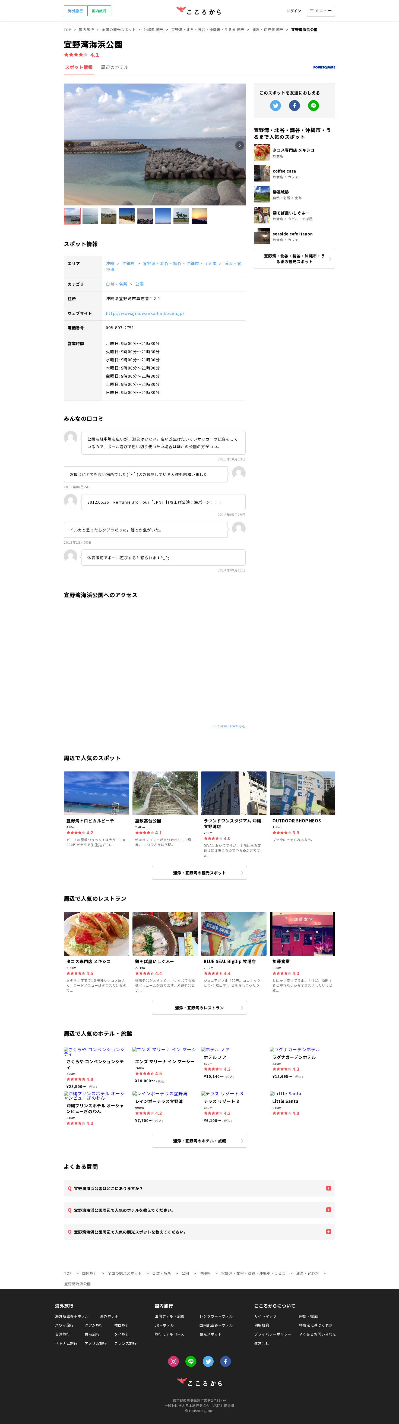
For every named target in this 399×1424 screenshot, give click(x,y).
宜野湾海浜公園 (77, 1283)
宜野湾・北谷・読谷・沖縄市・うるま (180, 263)
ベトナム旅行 (66, 1343)
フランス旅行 (125, 1343)
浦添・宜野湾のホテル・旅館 (199, 1140)
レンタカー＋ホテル (216, 1316)
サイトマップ (265, 1316)
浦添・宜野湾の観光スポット (199, 872)
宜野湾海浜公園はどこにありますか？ (108, 1188)
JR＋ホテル (164, 1325)
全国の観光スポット (125, 1273)
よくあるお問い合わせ (318, 1334)
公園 (139, 284)
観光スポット (210, 1334)
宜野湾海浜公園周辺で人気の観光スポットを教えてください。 (131, 1232)
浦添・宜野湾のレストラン (199, 1007)
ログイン (293, 10)
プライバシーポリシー (273, 1334)
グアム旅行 (94, 1325)
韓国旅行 (121, 1325)
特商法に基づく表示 (316, 1325)
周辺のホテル (115, 67)
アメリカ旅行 (96, 1343)
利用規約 (261, 1325)
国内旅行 (99, 10)
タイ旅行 (121, 1334)
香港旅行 (92, 1334)
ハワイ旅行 (64, 1325)
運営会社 (261, 1343)
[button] (72, 216)
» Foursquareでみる (229, 726)
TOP (68, 1273)
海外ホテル (109, 1316)
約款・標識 (308, 1316)
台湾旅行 (62, 1334)
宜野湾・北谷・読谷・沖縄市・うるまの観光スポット (294, 258)
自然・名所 (117, 284)
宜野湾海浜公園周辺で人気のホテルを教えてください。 (125, 1210)
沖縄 (111, 263)
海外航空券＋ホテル (72, 1316)
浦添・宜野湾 (307, 1273)
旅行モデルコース (169, 1334)
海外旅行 (75, 10)
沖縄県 (129, 263)
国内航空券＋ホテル (216, 1325)
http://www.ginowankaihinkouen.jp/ (145, 313)
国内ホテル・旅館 (170, 1316)
